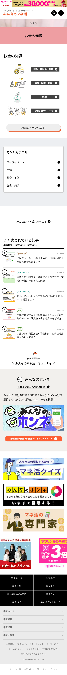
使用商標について (50, 649)
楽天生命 (50, 586)
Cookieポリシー (16, 649)
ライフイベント (15, 162)
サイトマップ (32, 649)
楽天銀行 (50, 578)
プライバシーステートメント (30, 644)
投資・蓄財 (13, 177)
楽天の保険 (8, 635)
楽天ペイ (16, 602)
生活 (9, 170)
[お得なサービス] (33, 111)
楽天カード (16, 578)
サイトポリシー (54, 644)
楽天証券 (16, 586)
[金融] (33, 97)
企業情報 (10, 644)
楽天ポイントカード (50, 602)
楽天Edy (50, 594)
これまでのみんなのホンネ (31, 387)
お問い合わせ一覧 (31, 669)
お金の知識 (13, 185)
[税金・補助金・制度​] (33, 69)
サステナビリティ (49, 669)
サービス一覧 (15, 669)
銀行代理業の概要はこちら (33, 654)
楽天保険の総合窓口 (16, 594)
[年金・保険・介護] (33, 83)
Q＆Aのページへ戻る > (33, 127)
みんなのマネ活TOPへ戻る (32, 221)
